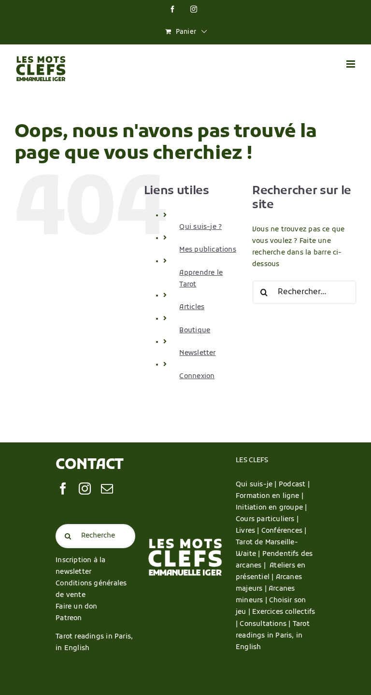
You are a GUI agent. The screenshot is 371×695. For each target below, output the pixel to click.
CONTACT (90, 465)
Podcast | (294, 484)
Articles (191, 307)
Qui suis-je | (257, 484)
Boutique (194, 330)
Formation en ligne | (269, 496)
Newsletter (197, 353)
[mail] (107, 488)
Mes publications (207, 250)
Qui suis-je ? (200, 227)
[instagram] (85, 488)
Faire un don (77, 606)
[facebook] (63, 488)
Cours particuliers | (267, 519)
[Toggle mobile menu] (351, 64)
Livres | (248, 531)
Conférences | (284, 531)
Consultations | (265, 624)
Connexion (196, 376)
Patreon (69, 618)
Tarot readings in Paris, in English (273, 636)
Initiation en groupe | (271, 507)
